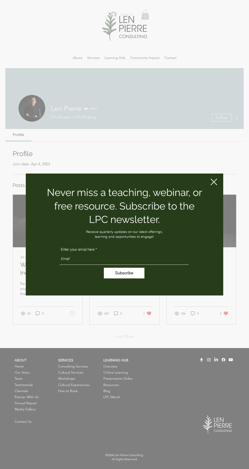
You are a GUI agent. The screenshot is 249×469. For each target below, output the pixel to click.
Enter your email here (78, 249)
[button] (214, 181)
